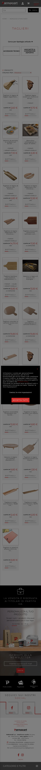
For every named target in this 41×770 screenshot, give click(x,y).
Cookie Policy (23, 382)
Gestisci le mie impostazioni (20, 392)
